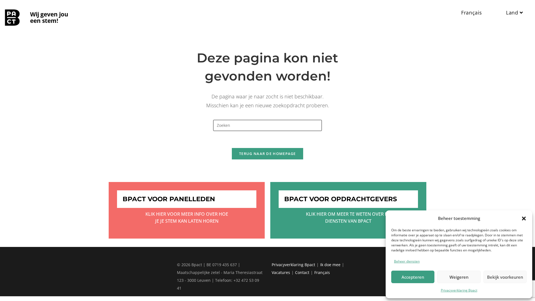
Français (322, 272)
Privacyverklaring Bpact (459, 290)
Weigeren (458, 277)
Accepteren (413, 277)
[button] (524, 218)
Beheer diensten (407, 261)
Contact (302, 272)
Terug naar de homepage (267, 153)
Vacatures (281, 272)
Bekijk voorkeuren (505, 277)
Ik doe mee (330, 264)
